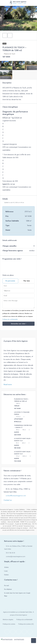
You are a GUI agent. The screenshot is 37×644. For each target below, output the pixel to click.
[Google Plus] (24, 631)
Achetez (6, 567)
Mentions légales (8, 619)
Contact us (8, 500)
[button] (4, 35)
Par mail (6, 585)
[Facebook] (7, 631)
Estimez (6, 574)
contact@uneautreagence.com (16, 495)
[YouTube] (30, 631)
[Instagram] (12, 631)
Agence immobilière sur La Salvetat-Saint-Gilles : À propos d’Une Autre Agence (18, 613)
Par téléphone (8, 589)
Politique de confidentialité (10, 319)
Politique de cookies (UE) (26, 624)
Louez (6, 571)
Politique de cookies (9, 624)
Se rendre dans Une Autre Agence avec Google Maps (17, 594)
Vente (4, 43)
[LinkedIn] (18, 631)
